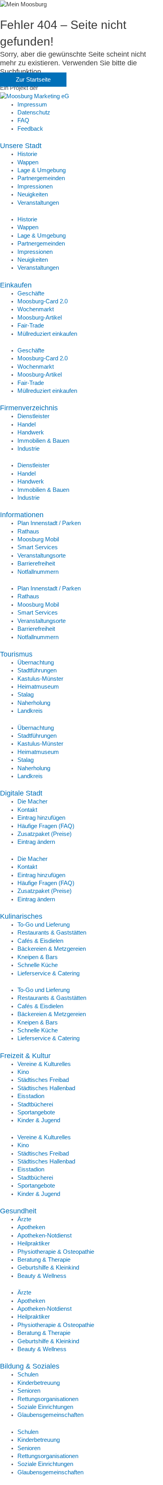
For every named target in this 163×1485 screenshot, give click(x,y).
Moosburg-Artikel (39, 317)
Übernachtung (35, 662)
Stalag (25, 694)
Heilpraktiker (33, 1243)
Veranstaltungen (38, 203)
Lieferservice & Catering (48, 973)
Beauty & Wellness (41, 1276)
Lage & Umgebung (41, 170)
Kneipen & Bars (37, 957)
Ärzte (24, 1219)
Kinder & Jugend (38, 1120)
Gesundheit (18, 1211)
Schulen (27, 1374)
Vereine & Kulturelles (44, 1064)
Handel (26, 424)
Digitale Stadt (21, 793)
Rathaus (28, 531)
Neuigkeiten (32, 194)
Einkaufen (16, 285)
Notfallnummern (38, 572)
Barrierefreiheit (36, 563)
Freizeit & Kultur (25, 1055)
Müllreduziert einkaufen (47, 334)
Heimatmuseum (38, 686)
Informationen (22, 514)
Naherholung (33, 703)
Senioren (28, 1391)
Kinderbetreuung (38, 1383)
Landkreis (30, 711)
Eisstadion (30, 1096)
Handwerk (30, 432)
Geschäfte (30, 293)
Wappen (27, 162)
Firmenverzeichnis (29, 408)
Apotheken (31, 1227)
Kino (23, 1072)
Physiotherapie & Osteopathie (55, 1252)
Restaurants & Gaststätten (51, 932)
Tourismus (16, 654)
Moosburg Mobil (38, 539)
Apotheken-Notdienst (44, 1235)
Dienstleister (33, 416)
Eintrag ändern (36, 842)
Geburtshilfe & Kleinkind (48, 1267)
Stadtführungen (37, 670)
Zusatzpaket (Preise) (44, 834)
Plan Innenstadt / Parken (49, 523)
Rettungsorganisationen (47, 1399)
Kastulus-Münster (40, 679)
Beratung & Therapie (43, 1260)
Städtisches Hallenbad (46, 1088)
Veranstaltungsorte (41, 555)
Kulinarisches (21, 916)
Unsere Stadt (21, 145)
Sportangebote (36, 1112)
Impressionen (35, 186)
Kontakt (27, 810)
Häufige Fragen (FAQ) (45, 826)
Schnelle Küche (37, 965)
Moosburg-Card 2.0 (42, 301)
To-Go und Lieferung (43, 924)
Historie (27, 154)
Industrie (28, 449)
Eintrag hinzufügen (41, 818)
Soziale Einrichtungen (45, 1407)
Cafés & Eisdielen (40, 941)
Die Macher (32, 801)
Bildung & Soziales (29, 1366)
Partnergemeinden (41, 178)
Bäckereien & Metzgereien (51, 949)
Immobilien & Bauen (43, 441)
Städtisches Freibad (43, 1080)
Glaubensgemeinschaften (50, 1415)
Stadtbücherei (35, 1104)
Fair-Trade (30, 325)
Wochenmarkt (35, 309)
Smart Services (37, 547)
